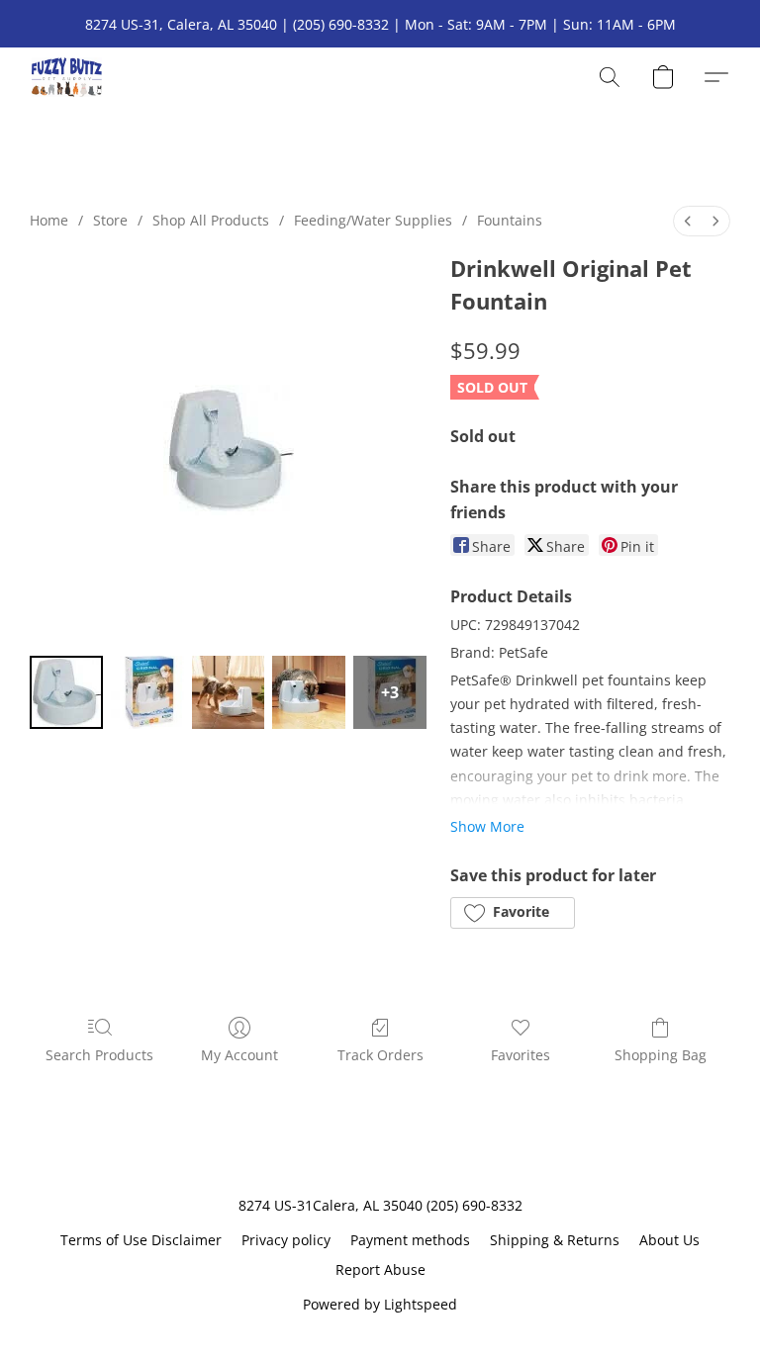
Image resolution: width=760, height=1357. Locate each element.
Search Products (99, 1054)
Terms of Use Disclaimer (141, 1239)
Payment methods (410, 1239)
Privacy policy (286, 1239)
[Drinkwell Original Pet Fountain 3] (308, 692)
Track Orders (380, 1054)
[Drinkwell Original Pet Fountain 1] (147, 692)
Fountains (509, 220)
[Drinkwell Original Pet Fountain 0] (66, 692)
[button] (67, 77)
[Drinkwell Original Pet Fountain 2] (228, 692)
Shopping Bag (661, 1054)
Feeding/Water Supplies (373, 220)
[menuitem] (688, 221)
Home (49, 220)
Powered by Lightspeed (380, 1304)
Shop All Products (210, 220)
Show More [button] (487, 826)
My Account (239, 1054)
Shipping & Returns (554, 1239)
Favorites (520, 1054)
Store (110, 220)
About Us (669, 1239)
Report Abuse (380, 1269)
